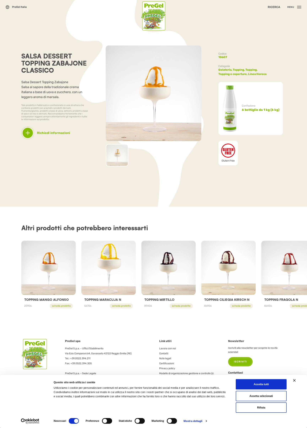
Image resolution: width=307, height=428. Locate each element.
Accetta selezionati (261, 395)
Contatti (163, 353)
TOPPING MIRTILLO (159, 300)
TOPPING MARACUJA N (102, 300)
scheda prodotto (61, 305)
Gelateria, (225, 69)
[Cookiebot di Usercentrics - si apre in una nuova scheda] (30, 421)
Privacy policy (167, 368)
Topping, (239, 69)
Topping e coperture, (233, 74)
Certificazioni (166, 363)
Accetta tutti (261, 384)
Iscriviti (240, 361)
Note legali (165, 358)
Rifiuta (261, 407)
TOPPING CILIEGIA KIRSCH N (226, 300)
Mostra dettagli (193, 420)
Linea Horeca (257, 74)
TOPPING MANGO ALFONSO (46, 300)
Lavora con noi (167, 348)
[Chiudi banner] (294, 380)
